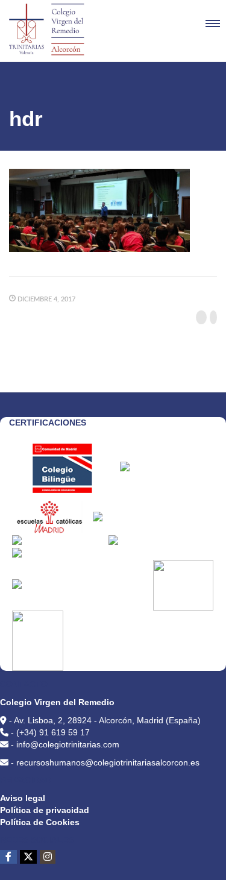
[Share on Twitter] (213, 317)
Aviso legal (22, 798)
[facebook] (8, 857)
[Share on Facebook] (201, 317)
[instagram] (47, 857)
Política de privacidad (44, 810)
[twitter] (28, 857)
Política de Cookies (40, 822)
